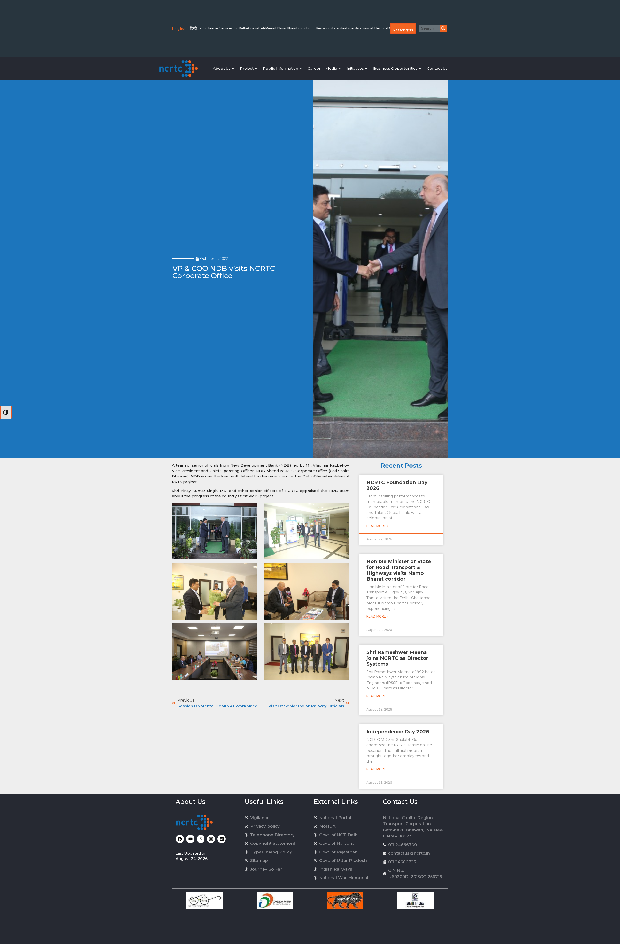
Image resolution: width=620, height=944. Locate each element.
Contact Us (437, 68)
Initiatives (355, 68)
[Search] (443, 28)
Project (247, 68)
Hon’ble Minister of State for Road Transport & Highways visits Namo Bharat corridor (398, 570)
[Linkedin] (221, 839)
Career (314, 68)
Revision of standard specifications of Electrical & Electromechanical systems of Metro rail (353, 28)
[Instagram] (211, 839)
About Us (222, 68)
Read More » (377, 526)
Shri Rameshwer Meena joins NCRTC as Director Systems (397, 658)
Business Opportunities (395, 68)
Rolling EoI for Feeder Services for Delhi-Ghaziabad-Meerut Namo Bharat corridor (216, 28)
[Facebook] (180, 839)
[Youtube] (190, 839)
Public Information (280, 68)
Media (331, 68)
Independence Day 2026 (397, 732)
